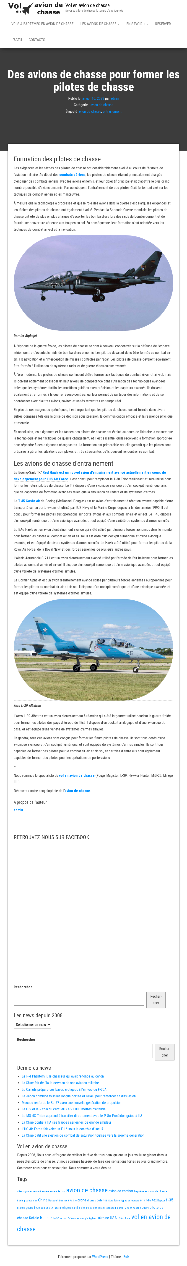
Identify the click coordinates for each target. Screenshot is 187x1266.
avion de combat (121, 1191)
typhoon (93, 1218)
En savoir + (136, 24)
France (21, 1207)
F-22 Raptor (158, 1200)
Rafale (34, 1218)
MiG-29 (128, 1207)
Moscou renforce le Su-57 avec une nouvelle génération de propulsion (71, 1103)
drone (82, 1200)
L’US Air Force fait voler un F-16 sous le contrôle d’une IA (63, 1129)
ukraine (103, 1218)
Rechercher (23, 987)
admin (115, 98)
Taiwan (72, 1218)
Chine (42, 1200)
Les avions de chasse (98, 24)
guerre (29, 1207)
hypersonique (42, 1207)
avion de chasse (102, 105)
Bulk (126, 1257)
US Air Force (124, 1218)
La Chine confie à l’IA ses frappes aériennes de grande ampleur (66, 1122)
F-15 (142, 1200)
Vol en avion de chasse (87, 5)
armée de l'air (57, 1191)
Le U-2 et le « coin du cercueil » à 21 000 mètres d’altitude (64, 1109)
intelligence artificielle (72, 1207)
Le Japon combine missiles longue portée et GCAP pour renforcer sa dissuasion (79, 1096)
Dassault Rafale (68, 1200)
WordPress (100, 1257)
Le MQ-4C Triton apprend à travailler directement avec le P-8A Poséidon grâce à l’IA (82, 1116)
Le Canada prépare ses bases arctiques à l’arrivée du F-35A (64, 1089)
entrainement (112, 111)
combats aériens (72, 175)
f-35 (169, 1200)
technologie (82, 1218)
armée (45, 1191)
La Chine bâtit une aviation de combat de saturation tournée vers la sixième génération (83, 1135)
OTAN (145, 1207)
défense (102, 1200)
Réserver (163, 24)
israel (101, 1207)
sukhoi (63, 1218)
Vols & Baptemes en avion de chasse (42, 24)
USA (113, 1217)
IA (52, 1207)
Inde (56, 1207)
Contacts (37, 40)
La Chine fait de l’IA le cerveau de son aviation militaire (60, 1083)
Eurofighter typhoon (119, 1200)
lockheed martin (115, 1207)
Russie (46, 1217)
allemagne (23, 1191)
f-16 (148, 1200)
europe (135, 1200)
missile (137, 1207)
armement (35, 1191)
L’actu (16, 40)
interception (91, 1207)
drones (91, 1200)
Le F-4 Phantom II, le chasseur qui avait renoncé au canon (63, 1076)
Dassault (53, 1200)
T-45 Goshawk (29, 501)
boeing (21, 1200)
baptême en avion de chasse (150, 1191)
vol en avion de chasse (77, 775)
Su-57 (56, 1218)
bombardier (31, 1200)
